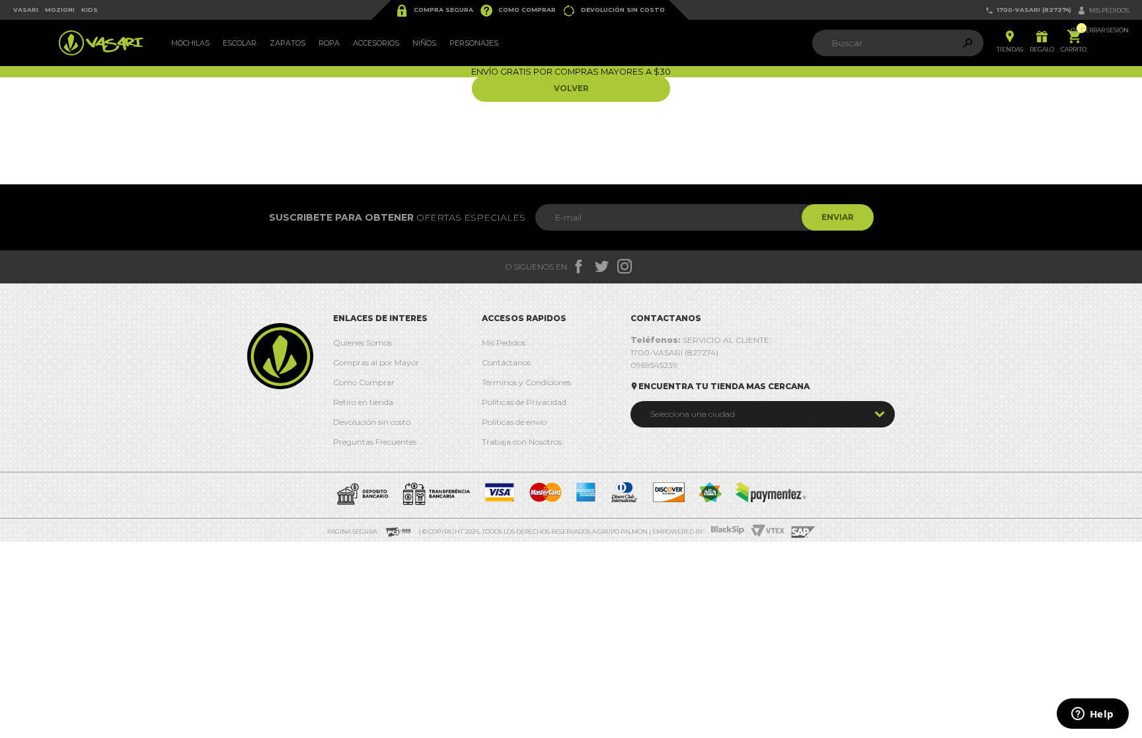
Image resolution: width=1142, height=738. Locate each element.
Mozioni (60, 9)
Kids (89, 9)
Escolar (239, 43)
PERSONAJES (473, 43)
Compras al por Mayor (376, 362)
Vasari (25, 9)
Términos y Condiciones (526, 382)
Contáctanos (506, 362)
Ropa (329, 43)
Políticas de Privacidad (524, 402)
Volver (571, 88)
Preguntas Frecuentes (374, 442)
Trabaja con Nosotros (522, 442)
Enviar (837, 217)
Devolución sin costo (613, 10)
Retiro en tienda (363, 402)
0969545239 (653, 365)
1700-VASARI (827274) (1028, 10)
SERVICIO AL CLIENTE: (700, 340)
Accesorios (376, 43)
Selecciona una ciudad (692, 414)
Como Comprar (518, 10)
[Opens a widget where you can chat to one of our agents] (1092, 714)
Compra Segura (434, 10)
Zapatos (287, 43)
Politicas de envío (514, 422)
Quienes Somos (362, 343)
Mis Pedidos (503, 343)
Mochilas (190, 43)
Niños (424, 43)
